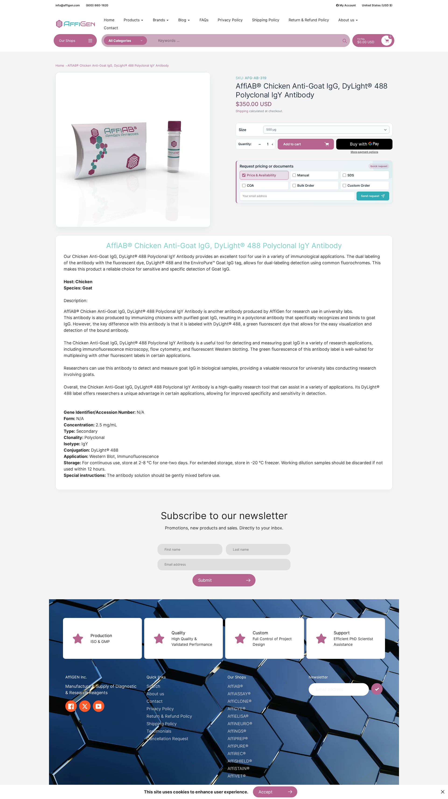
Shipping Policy (162, 723)
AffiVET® (237, 776)
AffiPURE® (238, 746)
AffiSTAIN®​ (238, 768)
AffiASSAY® (239, 693)
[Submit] (377, 689)
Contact (155, 701)
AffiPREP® (238, 738)
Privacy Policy (160, 708)
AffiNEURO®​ (240, 723)
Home (60, 65)
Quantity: (245, 144)
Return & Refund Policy (169, 716)
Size (242, 129)
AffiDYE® (236, 708)
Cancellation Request (167, 738)
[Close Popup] (443, 792)
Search (153, 686)
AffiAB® (235, 686)
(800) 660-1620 (97, 5)
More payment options (364, 151)
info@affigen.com (68, 5)
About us (155, 693)
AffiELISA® (238, 716)
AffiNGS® (237, 731)
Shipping (242, 111)
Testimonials (159, 731)
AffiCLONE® (240, 701)
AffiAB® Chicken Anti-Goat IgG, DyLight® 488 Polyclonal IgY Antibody (118, 65)
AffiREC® (237, 753)
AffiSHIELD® (240, 761)
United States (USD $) (377, 5)
